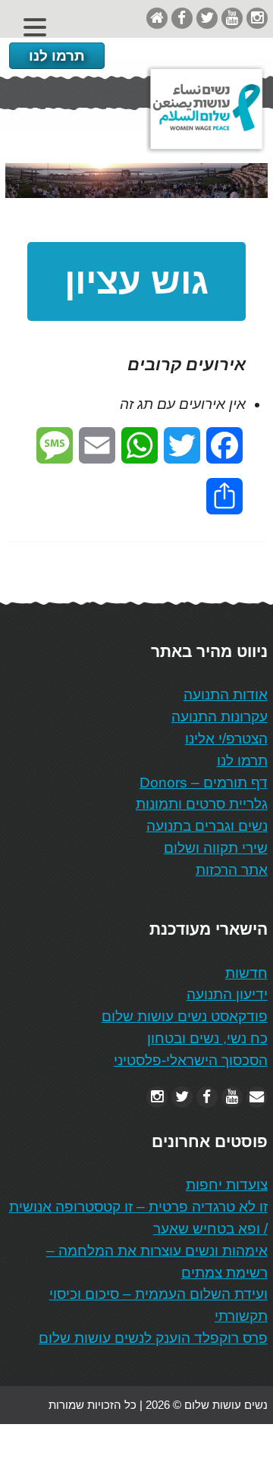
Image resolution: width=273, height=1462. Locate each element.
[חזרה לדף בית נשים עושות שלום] (157, 18)
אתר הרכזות (232, 870)
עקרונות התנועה (219, 717)
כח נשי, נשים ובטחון (207, 1038)
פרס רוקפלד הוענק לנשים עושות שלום (153, 1338)
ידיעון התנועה (227, 994)
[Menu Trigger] (34, 27)
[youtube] (232, 18)
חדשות (246, 973)
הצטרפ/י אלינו (226, 739)
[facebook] (182, 18)
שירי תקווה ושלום (216, 848)
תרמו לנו (57, 56)
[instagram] (257, 18)
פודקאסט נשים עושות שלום (185, 1016)
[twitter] (207, 18)
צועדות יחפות (227, 1185)
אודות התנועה (226, 695)
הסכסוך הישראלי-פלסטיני (191, 1060)
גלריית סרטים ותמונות (202, 804)
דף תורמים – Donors (204, 783)
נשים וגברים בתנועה (207, 826)
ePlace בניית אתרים (53, 1442)
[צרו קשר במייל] (257, 1097)
